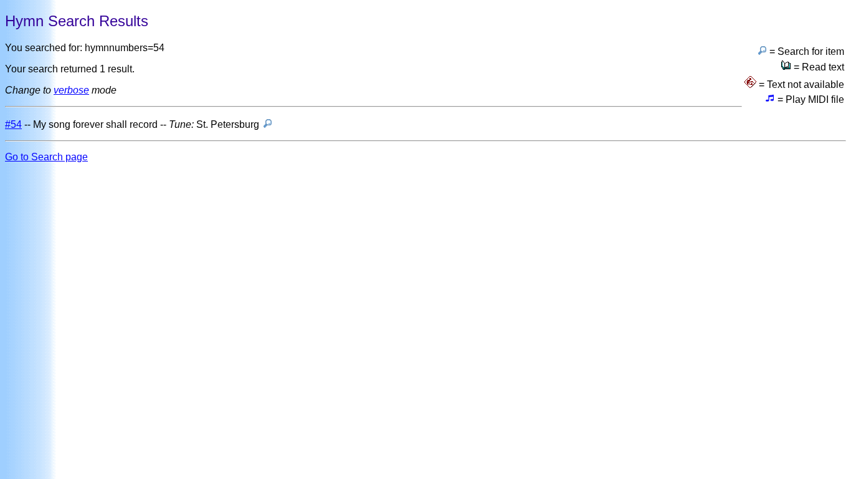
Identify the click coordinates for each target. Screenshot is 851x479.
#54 (13, 124)
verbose (71, 90)
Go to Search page (46, 157)
